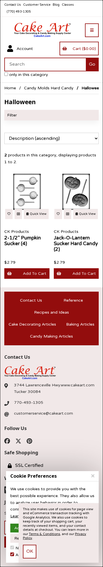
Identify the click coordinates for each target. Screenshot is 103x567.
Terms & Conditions (44, 534)
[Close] (92, 476)
